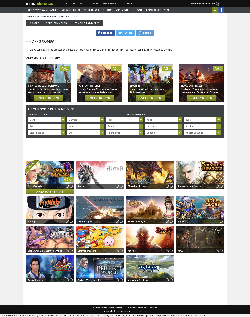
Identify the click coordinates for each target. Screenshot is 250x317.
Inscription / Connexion (202, 3)
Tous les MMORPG (61, 16)
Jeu (32, 126)
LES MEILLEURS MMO (104, 3)
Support (112, 126)
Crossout (107, 9)
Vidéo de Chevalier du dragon (167, 186)
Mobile (189, 126)
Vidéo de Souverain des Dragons (217, 186)
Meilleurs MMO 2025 (36, 9)
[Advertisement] (125, 149)
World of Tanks (91, 9)
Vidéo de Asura (167, 250)
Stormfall (137, 9)
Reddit (147, 32)
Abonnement (115, 132)
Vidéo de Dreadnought (117, 221)
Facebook (221, 10)
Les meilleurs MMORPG (87, 23)
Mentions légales (117, 307)
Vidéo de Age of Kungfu (67, 279)
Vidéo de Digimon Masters (117, 250)
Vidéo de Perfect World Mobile (117, 279)
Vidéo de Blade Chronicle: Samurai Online (67, 250)
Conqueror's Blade (71, 9)
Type (188, 119)
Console (151, 132)
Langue (150, 126)
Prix (110, 119)
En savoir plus (195, 315)
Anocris (54, 9)
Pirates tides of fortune (157, 9)
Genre (33, 119)
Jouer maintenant (48, 98)
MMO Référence (33, 16)
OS (70, 132)
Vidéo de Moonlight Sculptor (167, 279)
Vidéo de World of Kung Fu (167, 221)
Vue (71, 126)
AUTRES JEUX (131, 3)
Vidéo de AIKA (217, 250)
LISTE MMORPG (75, 3)
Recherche (215, 10)
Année (150, 119)
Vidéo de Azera (117, 186)
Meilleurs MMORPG (137, 114)
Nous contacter (100, 307)
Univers (73, 119)
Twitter (127, 32)
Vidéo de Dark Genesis (67, 186)
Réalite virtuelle (194, 132)
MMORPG (47, 16)
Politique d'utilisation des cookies (142, 307)
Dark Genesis (122, 9)
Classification (37, 132)
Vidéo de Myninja (67, 221)
